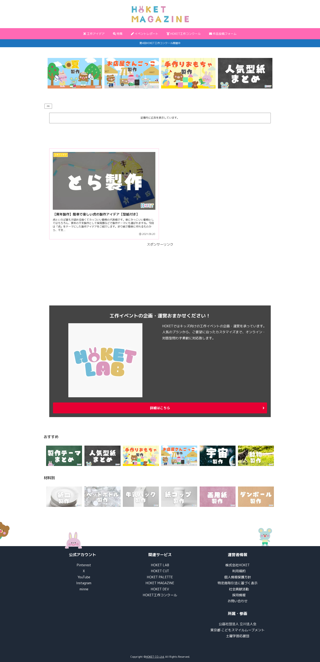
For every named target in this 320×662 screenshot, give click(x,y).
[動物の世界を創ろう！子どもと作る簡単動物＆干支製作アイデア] (256, 456)
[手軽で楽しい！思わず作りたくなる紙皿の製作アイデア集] (64, 497)
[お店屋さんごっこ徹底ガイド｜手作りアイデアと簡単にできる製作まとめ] (131, 73)
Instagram (83, 583)
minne (83, 589)
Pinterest (84, 565)
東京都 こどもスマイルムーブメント (237, 630)
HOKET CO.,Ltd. (155, 656)
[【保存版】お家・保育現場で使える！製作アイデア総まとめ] (64, 456)
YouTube (84, 577)
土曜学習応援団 (237, 636)
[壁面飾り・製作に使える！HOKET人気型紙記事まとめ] (245, 73)
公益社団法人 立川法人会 (237, 624)
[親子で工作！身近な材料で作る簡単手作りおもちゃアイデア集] (188, 73)
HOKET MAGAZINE (160, 583)
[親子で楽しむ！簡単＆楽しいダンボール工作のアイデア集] (256, 497)
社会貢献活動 (239, 589)
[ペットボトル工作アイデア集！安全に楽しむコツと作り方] (102, 497)
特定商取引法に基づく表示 (238, 583)
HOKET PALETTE (160, 577)
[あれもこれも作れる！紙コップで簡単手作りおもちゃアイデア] (179, 497)
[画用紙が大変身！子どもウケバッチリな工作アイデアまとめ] (218, 497)
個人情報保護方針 (237, 577)
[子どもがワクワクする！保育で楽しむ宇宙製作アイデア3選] (218, 456)
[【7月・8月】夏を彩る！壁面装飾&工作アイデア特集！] (75, 73)
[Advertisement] (160, 134)
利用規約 (239, 571)
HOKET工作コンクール (160, 595)
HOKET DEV (160, 589)
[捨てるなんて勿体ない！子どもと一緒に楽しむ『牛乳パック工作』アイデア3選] (141, 497)
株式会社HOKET (237, 565)
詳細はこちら (160, 408)
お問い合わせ (238, 601)
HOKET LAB (160, 565)
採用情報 (239, 595)
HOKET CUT (160, 571)
